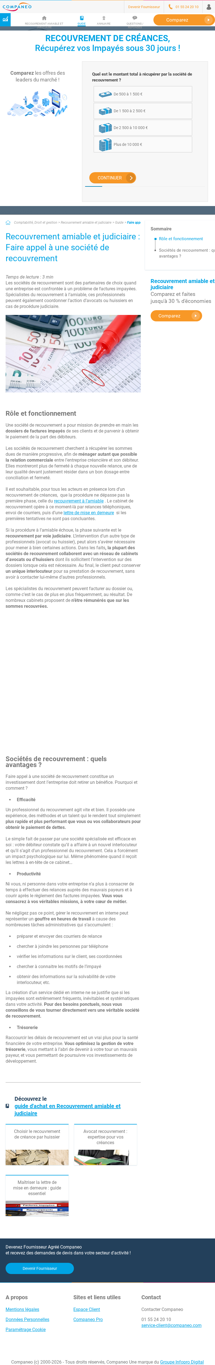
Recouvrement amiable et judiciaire (86, 223)
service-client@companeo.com (171, 1325)
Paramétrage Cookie (26, 1329)
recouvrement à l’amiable (79, 501)
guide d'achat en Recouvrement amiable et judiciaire (68, 1110)
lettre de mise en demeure (89, 512)
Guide (119, 223)
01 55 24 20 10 (156, 1319)
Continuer (110, 178)
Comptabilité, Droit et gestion (35, 223)
